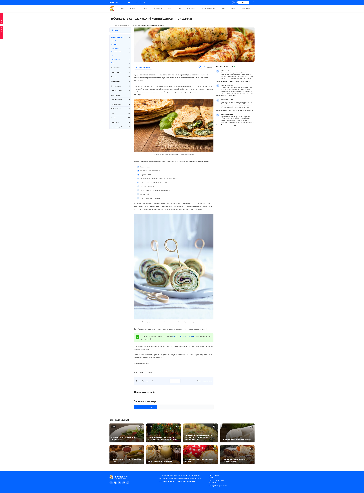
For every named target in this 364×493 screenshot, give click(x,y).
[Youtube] (129, 2)
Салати (120, 113)
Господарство (157, 8)
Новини (132, 8)
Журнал (144, 8)
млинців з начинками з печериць (184, 336)
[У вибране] (140, 426)
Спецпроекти (246, 8)
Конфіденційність (214, 475)
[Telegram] (136, 2)
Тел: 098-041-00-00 (215, 483)
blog (113, 2)
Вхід (243, 2)
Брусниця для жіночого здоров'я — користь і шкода (237, 110)
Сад (169, 8)
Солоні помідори (120, 95)
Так (172, 381)
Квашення (120, 118)
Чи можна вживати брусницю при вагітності (235, 125)
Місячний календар (208, 8)
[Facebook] (133, 2)
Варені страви (120, 81)
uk (235, 3)
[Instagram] (140, 2)
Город (179, 8)
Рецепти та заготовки (120, 25)
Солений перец (120, 86)
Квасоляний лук (120, 109)
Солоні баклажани (120, 90)
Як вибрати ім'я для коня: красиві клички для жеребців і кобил (235, 81)
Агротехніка (191, 8)
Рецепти (233, 8)
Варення (120, 77)
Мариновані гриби (120, 127)
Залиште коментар (145, 401)
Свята (223, 8)
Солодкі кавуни (120, 122)
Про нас (211, 477)
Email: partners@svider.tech (218, 486)
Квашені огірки (120, 68)
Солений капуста (120, 100)
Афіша (122, 8)
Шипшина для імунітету (228, 96)
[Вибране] (253, 2)
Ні (177, 381)
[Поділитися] (200, 67)
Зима (141, 372)
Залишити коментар (145, 407)
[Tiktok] (144, 2)
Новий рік (149, 372)
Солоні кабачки (120, 72)
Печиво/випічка (120, 104)
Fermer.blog (112, 8)
